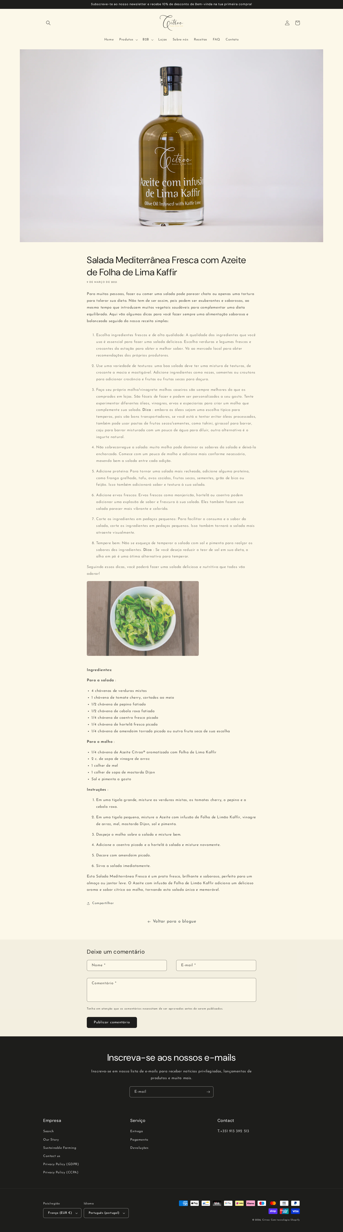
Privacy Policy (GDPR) (61, 1164)
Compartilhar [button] (103, 903)
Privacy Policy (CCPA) (61, 1172)
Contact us (51, 1156)
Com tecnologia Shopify (285, 1220)
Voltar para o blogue (174, 922)
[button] (48, 23)
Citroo (266, 1220)
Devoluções (139, 1148)
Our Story (51, 1140)
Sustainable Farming (59, 1148)
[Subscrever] (208, 1091)
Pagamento (139, 1140)
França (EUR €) (60, 1212)
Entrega (136, 1131)
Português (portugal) (104, 1212)
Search (48, 1131)
